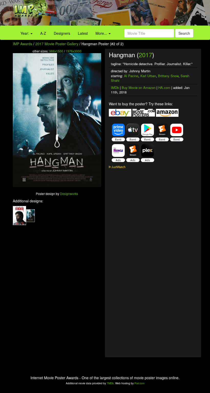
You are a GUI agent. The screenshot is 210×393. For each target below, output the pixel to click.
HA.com (164, 87)
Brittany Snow (168, 75)
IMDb (115, 87)
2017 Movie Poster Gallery (56, 43)
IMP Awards (22, 43)
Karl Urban (148, 75)
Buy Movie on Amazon (138, 87)
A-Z (43, 33)
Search (184, 33)
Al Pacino (131, 75)
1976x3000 (73, 51)
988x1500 (56, 51)
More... (102, 33)
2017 (145, 54)
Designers (62, 33)
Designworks (69, 193)
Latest (83, 33)
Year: (25, 33)
